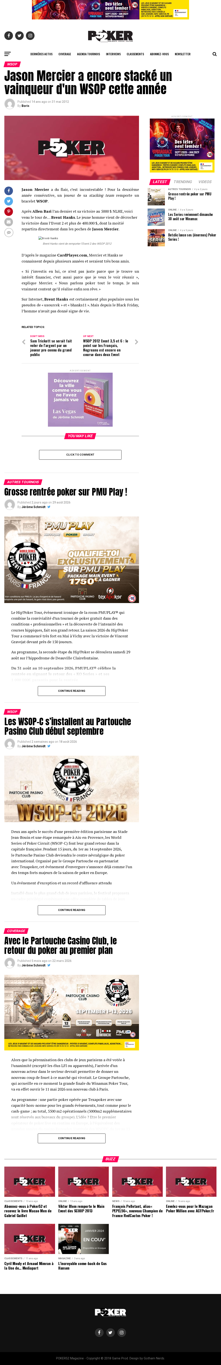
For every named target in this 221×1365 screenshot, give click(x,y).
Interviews (113, 54)
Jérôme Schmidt (34, 507)
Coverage (64, 54)
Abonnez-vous (159, 54)
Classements (135, 54)
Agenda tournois (88, 54)
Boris (25, 106)
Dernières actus (41, 54)
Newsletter (183, 54)
